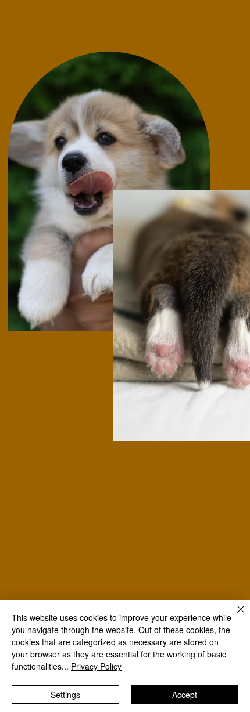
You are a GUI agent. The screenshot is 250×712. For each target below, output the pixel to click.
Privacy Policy (96, 666)
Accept (184, 694)
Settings (65, 694)
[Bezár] (234, 616)
